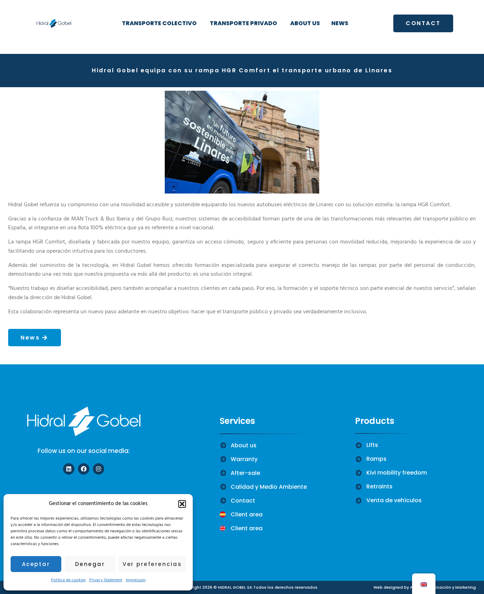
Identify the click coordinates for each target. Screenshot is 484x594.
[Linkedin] (68, 469)
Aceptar (36, 564)
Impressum (136, 580)
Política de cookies (68, 580)
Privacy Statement (105, 580)
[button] (182, 504)
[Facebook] (83, 469)
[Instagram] (98, 469)
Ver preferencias (152, 564)
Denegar (90, 564)
